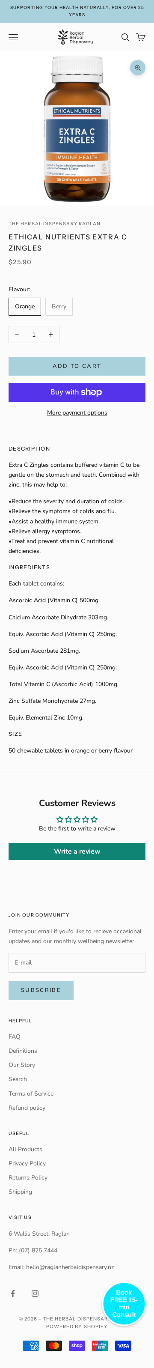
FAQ (15, 1037)
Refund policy (27, 1108)
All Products (25, 1149)
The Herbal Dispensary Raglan (55, 224)
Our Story (22, 1065)
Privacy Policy (27, 1163)
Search (18, 1079)
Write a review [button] (77, 851)
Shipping (20, 1192)
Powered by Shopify (77, 1326)
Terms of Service (31, 1094)
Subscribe (41, 990)
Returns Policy (28, 1178)
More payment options (77, 413)
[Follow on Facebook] (13, 1293)
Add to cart (77, 366)
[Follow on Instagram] (35, 1293)
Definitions (23, 1051)
